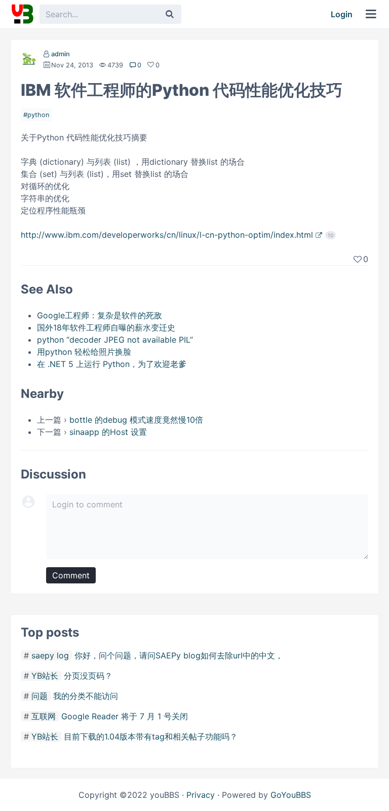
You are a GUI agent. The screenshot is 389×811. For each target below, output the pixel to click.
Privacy (200, 795)
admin (60, 54)
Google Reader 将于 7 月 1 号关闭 (124, 716)
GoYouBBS (290, 795)
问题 (39, 696)
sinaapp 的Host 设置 (108, 432)
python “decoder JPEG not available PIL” (115, 340)
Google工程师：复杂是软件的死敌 (99, 315)
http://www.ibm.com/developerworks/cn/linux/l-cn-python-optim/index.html (167, 235)
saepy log (50, 655)
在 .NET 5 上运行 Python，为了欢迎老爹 (111, 364)
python (38, 115)
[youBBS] (22, 14)
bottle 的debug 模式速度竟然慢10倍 (136, 420)
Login (342, 14)
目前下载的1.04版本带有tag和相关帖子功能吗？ (151, 736)
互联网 (43, 716)
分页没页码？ (88, 676)
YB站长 (44, 676)
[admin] (29, 61)
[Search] (169, 14)
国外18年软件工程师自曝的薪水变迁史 (106, 327)
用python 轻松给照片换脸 (84, 352)
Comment (71, 575)
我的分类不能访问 (85, 696)
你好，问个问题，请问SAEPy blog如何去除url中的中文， (178, 655)
